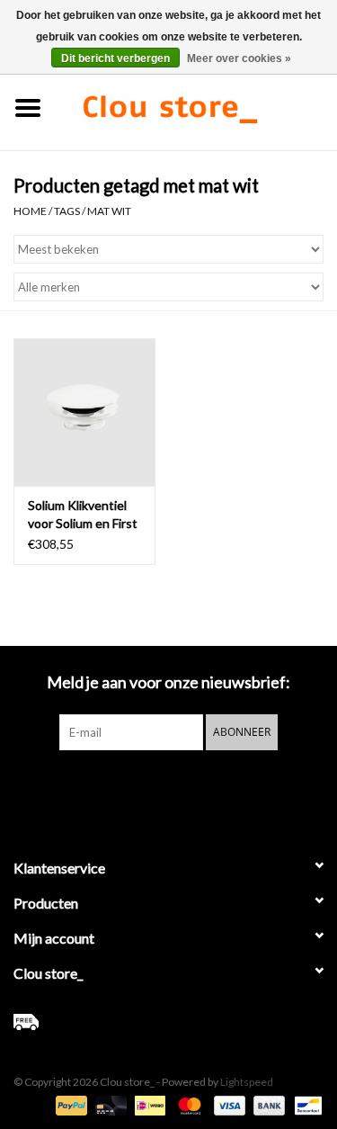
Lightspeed (246, 1082)
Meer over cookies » (239, 58)
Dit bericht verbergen (115, 58)
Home (30, 211)
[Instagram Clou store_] (215, 787)
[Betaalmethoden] (69, 1104)
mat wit (109, 211)
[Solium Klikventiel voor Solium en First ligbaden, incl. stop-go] (84, 412)
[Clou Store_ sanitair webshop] (197, 105)
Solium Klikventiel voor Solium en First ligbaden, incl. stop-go (82, 515)
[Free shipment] (168, 1022)
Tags (67, 211)
